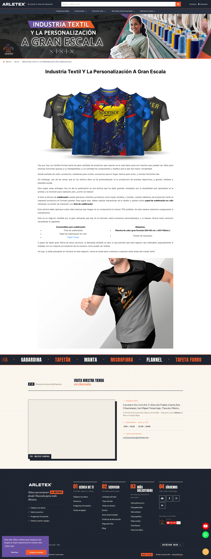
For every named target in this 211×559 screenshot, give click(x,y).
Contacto (193, 4)
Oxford (195, 360)
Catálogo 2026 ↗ (171, 544)
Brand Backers (177, 554)
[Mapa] (162, 498)
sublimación (63, 197)
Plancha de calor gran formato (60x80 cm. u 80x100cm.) (142, 230)
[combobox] (118, 4)
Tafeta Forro (162, 360)
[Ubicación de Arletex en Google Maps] (71, 429)
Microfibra (95, 360)
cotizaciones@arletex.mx (135, 437)
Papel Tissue (73, 237)
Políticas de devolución (111, 519)
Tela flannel (135, 525)
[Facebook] (169, 498)
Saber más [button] (9, 546)
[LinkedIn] (162, 505)
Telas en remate (108, 506)
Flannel (127, 360)
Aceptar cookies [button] (36, 552)
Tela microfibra (137, 530)
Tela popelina (136, 516)
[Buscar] (178, 4)
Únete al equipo (79, 510)
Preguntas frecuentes (39, 516)
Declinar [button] (14, 552)
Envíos (104, 510)
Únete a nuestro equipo (40, 521)
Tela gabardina (137, 507)
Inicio (8, 62)
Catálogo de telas (109, 497)
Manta (63, 360)
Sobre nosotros (37, 512)
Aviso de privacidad (110, 515)
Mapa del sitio (107, 524)
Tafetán (36, 360)
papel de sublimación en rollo (159, 200)
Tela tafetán (136, 512)
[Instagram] (176, 498)
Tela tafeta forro (137, 503)
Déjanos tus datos (38, 508)
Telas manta (136, 521)
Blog (17, 62)
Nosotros (77, 501)
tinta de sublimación (83, 204)
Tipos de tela (107, 501)
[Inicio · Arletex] (40, 485)
